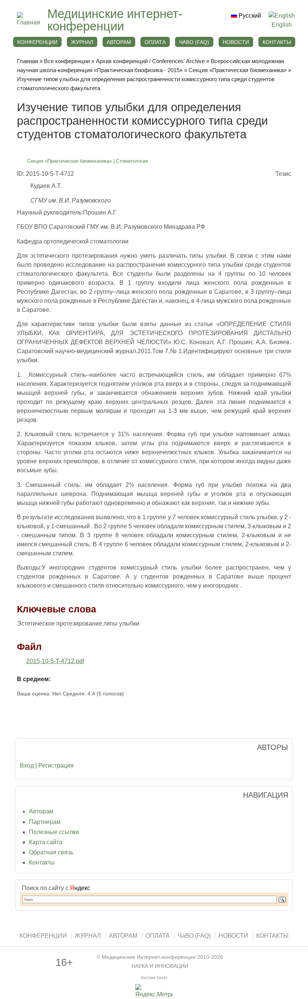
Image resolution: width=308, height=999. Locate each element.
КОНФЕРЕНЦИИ (37, 42)
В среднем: (34, 679)
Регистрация (56, 765)
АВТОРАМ (119, 42)
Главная (27, 61)
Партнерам (44, 822)
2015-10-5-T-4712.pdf (55, 661)
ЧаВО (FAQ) (194, 42)
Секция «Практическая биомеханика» (238, 70)
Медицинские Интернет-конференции (149, 957)
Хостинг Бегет (154, 977)
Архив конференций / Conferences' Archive (150, 61)
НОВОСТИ (236, 42)
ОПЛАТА (155, 42)
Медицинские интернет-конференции (115, 20)
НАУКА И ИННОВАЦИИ (159, 966)
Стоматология (132, 161)
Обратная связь (51, 852)
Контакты (42, 862)
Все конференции (67, 61)
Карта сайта (45, 842)
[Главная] (28, 22)
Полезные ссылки (54, 832)
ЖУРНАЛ (82, 42)
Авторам (41, 811)
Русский (249, 15)
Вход (27, 765)
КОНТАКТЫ (277, 42)
